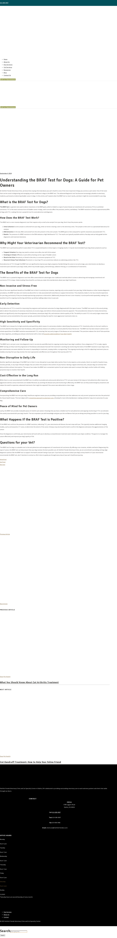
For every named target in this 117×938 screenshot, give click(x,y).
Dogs (1, 677)
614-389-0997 (4, 3)
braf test (3, 462)
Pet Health (6, 677)
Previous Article (5, 534)
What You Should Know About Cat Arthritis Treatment (29, 682)
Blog (5, 73)
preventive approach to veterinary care (41, 398)
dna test (2, 465)
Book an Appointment (8, 79)
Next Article (3, 604)
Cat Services (8, 67)
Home (5, 59)
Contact (6, 917)
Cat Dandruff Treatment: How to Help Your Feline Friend (30, 762)
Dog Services (8, 65)
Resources (7, 70)
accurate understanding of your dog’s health (58, 334)
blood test (3, 459)
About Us (7, 62)
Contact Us (7, 75)
